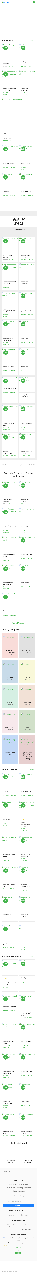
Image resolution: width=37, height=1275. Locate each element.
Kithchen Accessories (10, 465)
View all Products (18, 623)
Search (24, 3)
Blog (10, 1227)
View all (32, 40)
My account (26, 1230)
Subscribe (18, 1206)
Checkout (26, 1224)
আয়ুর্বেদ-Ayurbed (24, 465)
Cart (10, 1230)
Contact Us (27, 1227)
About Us (10, 1224)
